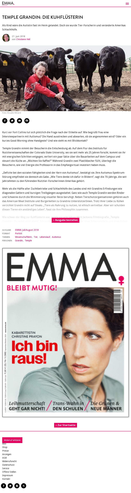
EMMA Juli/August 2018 (27, 230)
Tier (36, 237)
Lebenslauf (44, 237)
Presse (5, 450)
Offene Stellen (9, 472)
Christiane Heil (23, 39)
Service (5, 468)
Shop (4, 447)
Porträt (18, 233)
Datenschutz (8, 465)
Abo (4, 443)
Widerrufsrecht (9, 461)
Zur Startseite (66, 425)
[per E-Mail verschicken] (19, 120)
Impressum (7, 475)
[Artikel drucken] (26, 120)
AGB (4, 457)
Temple (28, 240)
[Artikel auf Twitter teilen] (12, 120)
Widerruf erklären (12, 440)
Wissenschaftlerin (23, 237)
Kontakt (6, 479)
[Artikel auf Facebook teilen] (4, 120)
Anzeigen (6, 454)
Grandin (19, 240)
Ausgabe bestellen (66, 220)
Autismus (56, 237)
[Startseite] (65, 3)
